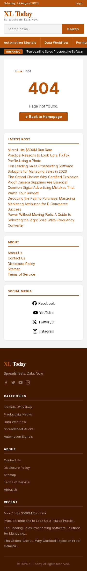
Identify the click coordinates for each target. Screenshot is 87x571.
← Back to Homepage (43, 117)
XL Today (18, 13)
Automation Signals (20, 42)
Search (73, 29)
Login (79, 3)
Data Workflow (56, 42)
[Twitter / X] (13, 383)
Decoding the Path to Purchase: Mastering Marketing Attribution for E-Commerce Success (41, 203)
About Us (15, 253)
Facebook (46, 303)
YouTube (46, 313)
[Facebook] (6, 383)
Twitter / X (46, 322)
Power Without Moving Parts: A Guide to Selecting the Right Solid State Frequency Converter (41, 219)
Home (18, 71)
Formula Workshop (18, 407)
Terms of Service (21, 274)
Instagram (46, 331)
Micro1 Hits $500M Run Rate (30, 150)
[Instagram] (28, 383)
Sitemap (14, 269)
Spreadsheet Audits (19, 429)
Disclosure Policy (21, 264)
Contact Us (16, 258)
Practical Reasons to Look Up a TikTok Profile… (39, 521)
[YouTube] (20, 383)
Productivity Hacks (18, 414)
